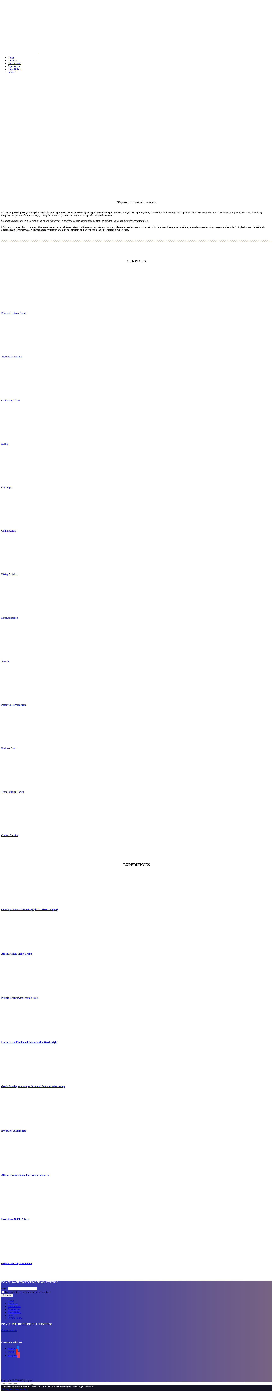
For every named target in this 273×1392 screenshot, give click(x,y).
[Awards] (136, 639)
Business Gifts (8, 748)
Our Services (14, 63)
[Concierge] (136, 465)
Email (4, 1288)
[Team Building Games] (136, 770)
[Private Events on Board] (136, 291)
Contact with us (9, 1330)
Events (4, 443)
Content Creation (9, 835)
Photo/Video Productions (13, 704)
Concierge (6, 487)
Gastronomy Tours (10, 400)
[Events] (136, 422)
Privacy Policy (15, 1318)
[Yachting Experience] (136, 335)
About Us (12, 60)
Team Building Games (12, 791)
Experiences (14, 66)
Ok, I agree (6, 1389)
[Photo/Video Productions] (136, 683)
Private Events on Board (13, 313)
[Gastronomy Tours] (136, 378)
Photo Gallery (14, 69)
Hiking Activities (9, 574)
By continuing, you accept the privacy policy (27, 1292)
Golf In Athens (8, 530)
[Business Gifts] (136, 726)
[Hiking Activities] (136, 552)
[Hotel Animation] (136, 596)
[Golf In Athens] (136, 509)
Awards (5, 661)
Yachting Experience (11, 356)
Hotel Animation (9, 617)
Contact (11, 72)
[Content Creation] (136, 813)
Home (11, 57)
